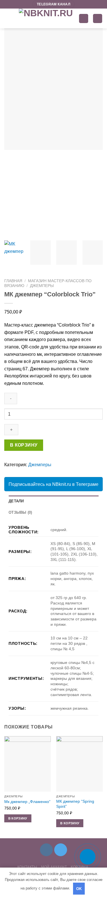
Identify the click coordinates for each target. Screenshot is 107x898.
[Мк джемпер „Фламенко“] (27, 764)
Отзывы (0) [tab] (20, 512)
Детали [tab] (16, 501)
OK (79, 889)
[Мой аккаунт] (83, 18)
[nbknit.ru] (45, 18)
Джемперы (42, 286)
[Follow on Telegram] (60, 849)
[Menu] (7, 18)
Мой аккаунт (54, 867)
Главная (13, 281)
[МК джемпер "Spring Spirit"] (79, 764)
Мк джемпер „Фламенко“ (27, 802)
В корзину (24, 445)
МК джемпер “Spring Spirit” (75, 804)
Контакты (27, 867)
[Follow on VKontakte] (46, 849)
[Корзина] (97, 18)
